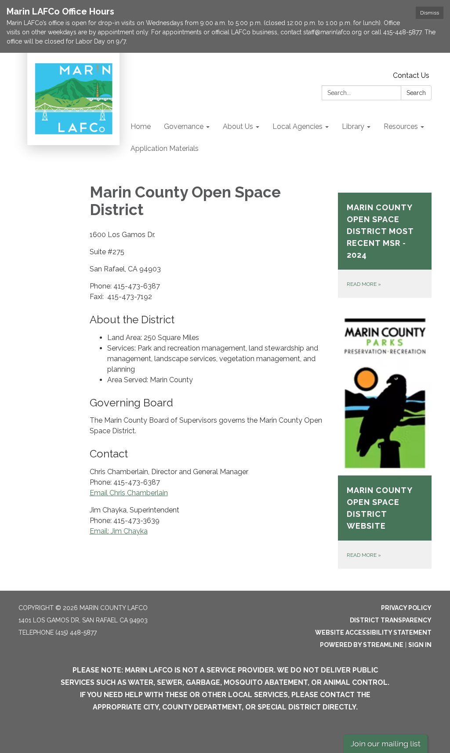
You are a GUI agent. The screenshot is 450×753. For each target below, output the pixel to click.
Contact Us (411, 75)
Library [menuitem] (353, 126)
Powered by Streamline (361, 644)
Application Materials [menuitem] (165, 148)
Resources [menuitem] (401, 126)
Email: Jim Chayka (119, 531)
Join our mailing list (386, 743)
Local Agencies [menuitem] (297, 126)
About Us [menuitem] (238, 126)
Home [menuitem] (141, 126)
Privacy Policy (406, 607)
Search (416, 92)
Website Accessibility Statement (373, 632)
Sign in (420, 644)
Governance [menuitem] (183, 126)
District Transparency (391, 620)
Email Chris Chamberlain (129, 493)
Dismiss (429, 13)
